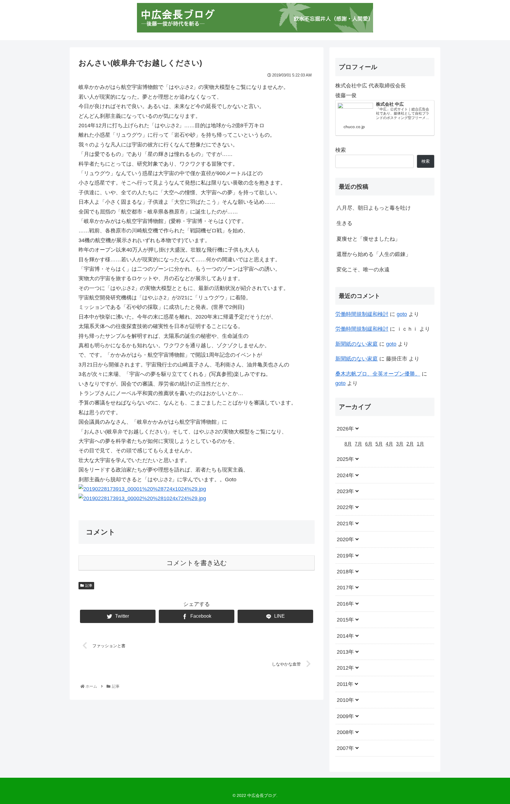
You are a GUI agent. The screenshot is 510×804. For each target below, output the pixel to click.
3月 (399, 443)
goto (402, 314)
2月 (410, 443)
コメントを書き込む (196, 563)
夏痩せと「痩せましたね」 (368, 239)
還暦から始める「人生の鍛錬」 (373, 254)
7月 (358, 443)
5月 (379, 443)
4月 (389, 443)
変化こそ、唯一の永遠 (363, 270)
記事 (88, 585)
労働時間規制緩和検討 (361, 314)
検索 (340, 150)
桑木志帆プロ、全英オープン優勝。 (377, 374)
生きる (344, 223)
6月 (368, 443)
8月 (348, 443)
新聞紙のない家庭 (356, 344)
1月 (420, 443)
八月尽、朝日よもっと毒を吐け (373, 208)
